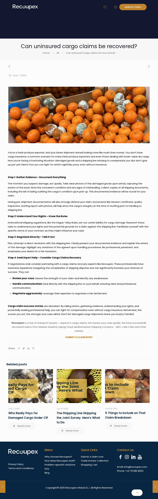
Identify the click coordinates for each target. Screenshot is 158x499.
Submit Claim (133, 7)
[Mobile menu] (105, 7)
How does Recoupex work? (60, 460)
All (58, 52)
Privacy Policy (15, 464)
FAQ (47, 468)
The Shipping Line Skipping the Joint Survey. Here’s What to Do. (78, 417)
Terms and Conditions (21, 468)
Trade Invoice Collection (95, 460)
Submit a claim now (92, 456)
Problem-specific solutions (60, 464)
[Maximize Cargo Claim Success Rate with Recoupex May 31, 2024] (2, 486)
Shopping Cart (89, 464)
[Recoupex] (25, 7)
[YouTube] (140, 457)
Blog (47, 472)
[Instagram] (127, 457)
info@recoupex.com (135, 466)
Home (46, 52)
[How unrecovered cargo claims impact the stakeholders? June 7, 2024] (155, 486)
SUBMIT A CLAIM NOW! (78, 337)
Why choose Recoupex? (58, 456)
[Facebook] (120, 457)
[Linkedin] (133, 457)
